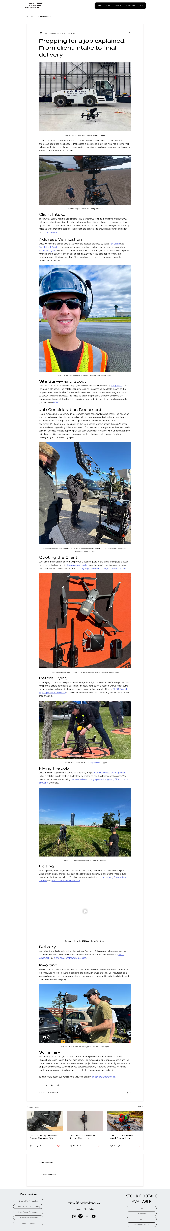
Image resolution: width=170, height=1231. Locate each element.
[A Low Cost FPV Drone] (125, 1121)
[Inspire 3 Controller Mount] (45, 1121)
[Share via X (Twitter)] (46, 1085)
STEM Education (44, 16)
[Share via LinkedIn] (52, 1085)
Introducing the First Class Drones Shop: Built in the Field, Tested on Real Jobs (44, 1136)
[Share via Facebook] (40, 1085)
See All (140, 1106)
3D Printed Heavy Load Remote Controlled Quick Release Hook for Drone (82, 1136)
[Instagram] (74, 1216)
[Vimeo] (80, 1216)
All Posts (30, 16)
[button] (118, 5)
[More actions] (129, 33)
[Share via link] (58, 1085)
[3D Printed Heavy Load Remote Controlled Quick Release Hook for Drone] (85, 1121)
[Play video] (85, 911)
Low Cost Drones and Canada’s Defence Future (122, 1137)
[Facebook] (87, 1216)
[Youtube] (93, 1216)
